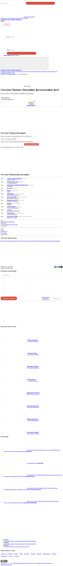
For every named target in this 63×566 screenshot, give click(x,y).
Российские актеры (6, 71)
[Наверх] (12, 537)
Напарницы (10, 193)
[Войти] (21, 53)
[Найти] (40, 3)
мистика (39, 553)
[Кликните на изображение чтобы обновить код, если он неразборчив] (47, 298)
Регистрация (7, 546)
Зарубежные (4, 72)
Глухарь (9, 209)
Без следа (9, 188)
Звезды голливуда (25, 71)
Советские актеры (16, 71)
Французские (53, 71)
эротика (17, 556)
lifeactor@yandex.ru (41, 563)
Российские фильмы (9, 541)
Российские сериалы (9, 543)
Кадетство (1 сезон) (12, 216)
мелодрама (10, 553)
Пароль (9, 50)
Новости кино (11, 72)
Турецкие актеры (45, 71)
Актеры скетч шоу (24, 546)
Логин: (8, 37)
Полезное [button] (6, 545)
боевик (16, 553)
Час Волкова (10, 213)
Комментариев (31, 105)
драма (21, 553)
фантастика (4, 556)
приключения (46, 553)
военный (54, 553)
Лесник (9, 203)
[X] (61, 267)
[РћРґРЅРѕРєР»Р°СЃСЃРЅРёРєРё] (57, 267)
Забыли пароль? (15, 55)
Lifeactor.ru (27, 563)
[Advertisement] (31, 118)
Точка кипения (11, 206)
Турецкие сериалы (31, 543)
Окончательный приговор (14, 178)
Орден (9, 190)
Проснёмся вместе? (12, 200)
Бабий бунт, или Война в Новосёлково (17, 185)
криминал (26, 553)
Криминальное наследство (8, 221)
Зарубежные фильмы (30, 541)
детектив (33, 553)
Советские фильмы (20, 541)
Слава (2, 230)
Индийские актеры (35, 71)
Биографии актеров (19, 563)
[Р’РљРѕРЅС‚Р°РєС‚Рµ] (55, 267)
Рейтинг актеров (15, 546)
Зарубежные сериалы (20, 543)
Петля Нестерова (12, 197)
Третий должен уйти (12, 181)
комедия (3, 553)
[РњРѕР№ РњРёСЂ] (59, 267)
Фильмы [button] (6, 539)
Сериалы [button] (6, 542)
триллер (11, 556)
